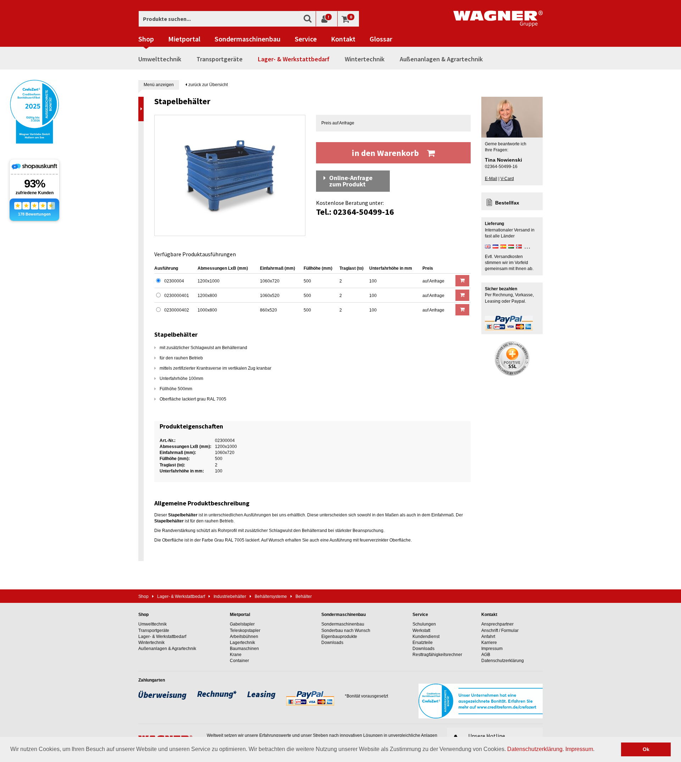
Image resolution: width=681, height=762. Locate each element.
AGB (485, 654)
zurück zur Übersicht (207, 84)
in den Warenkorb (386, 152)
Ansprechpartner (497, 624)
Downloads (332, 642)
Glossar (381, 39)
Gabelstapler (242, 624)
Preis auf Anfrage (337, 123)
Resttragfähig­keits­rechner (437, 654)
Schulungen (424, 624)
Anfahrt (488, 636)
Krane (236, 654)
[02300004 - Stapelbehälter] (229, 175)
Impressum (579, 749)
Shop (146, 39)
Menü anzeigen (159, 84)
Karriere (489, 642)
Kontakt (343, 39)
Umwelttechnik (159, 59)
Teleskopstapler (245, 630)
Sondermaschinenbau (248, 39)
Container (239, 660)
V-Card (507, 178)
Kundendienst (426, 636)
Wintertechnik (364, 59)
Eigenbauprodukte (339, 636)
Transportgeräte (219, 59)
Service (306, 39)
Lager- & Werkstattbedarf (294, 59)
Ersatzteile (423, 642)
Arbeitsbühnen (244, 636)
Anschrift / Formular (500, 630)
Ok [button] (646, 749)
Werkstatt (421, 630)
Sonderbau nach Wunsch (345, 630)
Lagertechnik (242, 642)
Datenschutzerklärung (535, 749)
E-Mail (491, 178)
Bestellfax (507, 203)
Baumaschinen (244, 648)
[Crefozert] (34, 111)
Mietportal (184, 39)
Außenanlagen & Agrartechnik (441, 59)
